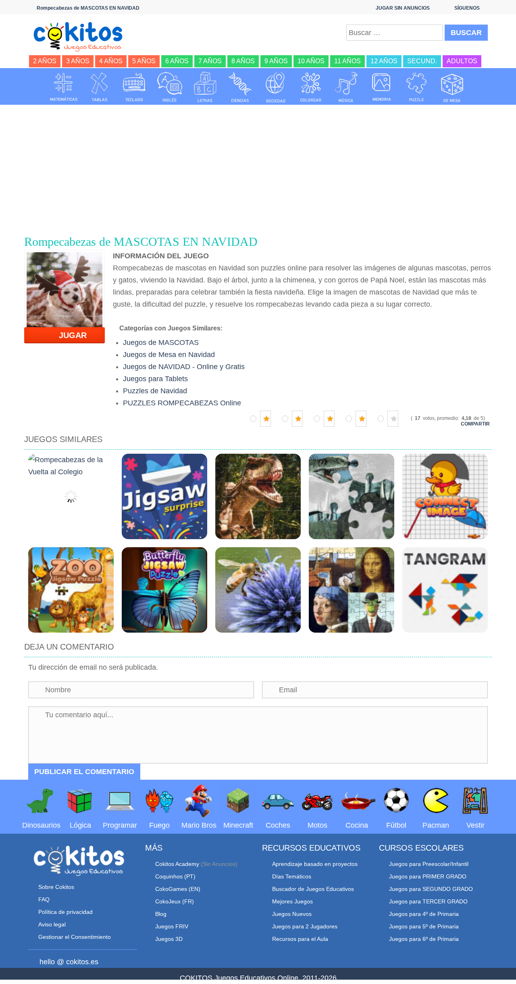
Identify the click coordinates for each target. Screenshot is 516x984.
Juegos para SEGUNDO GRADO (431, 889)
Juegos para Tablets (155, 379)
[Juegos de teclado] (134, 87)
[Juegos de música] (346, 87)
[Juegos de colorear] (310, 87)
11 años (347, 61)
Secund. (422, 61)
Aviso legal (52, 924)
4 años (111, 61)
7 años (210, 61)
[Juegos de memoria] (381, 87)
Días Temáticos (291, 876)
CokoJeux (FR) (174, 901)
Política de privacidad (65, 912)
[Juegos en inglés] (169, 87)
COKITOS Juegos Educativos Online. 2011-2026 (258, 978)
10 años (311, 61)
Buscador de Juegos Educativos (313, 889)
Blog (160, 914)
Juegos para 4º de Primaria (424, 914)
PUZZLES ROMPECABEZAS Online (182, 403)
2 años (44, 61)
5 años (144, 61)
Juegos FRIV (171, 926)
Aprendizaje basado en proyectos (315, 864)
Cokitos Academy (177, 864)
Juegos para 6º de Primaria (424, 939)
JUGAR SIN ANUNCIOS (403, 8)
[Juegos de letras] (205, 87)
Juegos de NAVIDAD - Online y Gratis (184, 367)
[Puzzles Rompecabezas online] (416, 87)
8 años (243, 61)
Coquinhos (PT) (175, 876)
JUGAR (68, 335)
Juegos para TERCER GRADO (428, 901)
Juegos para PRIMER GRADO (427, 876)
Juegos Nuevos (292, 914)
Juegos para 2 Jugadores (304, 926)
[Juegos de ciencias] (240, 87)
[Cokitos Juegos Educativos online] (81, 36)
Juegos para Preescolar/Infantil (428, 864)
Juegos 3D (169, 939)
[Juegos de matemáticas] (63, 87)
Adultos (462, 61)
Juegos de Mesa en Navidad (169, 355)
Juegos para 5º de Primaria (424, 926)
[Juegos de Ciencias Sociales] (275, 87)
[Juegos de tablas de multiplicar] (99, 87)
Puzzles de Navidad (155, 391)
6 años (177, 61)
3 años (77, 61)
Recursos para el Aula (300, 939)
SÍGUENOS (467, 8)
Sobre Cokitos (56, 887)
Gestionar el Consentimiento (74, 937)
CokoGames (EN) (177, 889)
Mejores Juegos (292, 901)
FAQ (44, 899)
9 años (276, 61)
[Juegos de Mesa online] (452, 87)
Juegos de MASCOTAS (161, 342)
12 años (383, 61)
